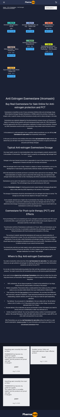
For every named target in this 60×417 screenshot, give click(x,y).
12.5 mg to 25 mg (48, 187)
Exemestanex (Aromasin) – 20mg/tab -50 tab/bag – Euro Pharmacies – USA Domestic (49, 47)
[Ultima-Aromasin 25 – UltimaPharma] (49, 17)
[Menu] (4, 2)
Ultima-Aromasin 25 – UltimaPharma (49, 25)
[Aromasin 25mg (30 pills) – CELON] (11, 17)
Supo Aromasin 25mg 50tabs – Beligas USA (11, 70)
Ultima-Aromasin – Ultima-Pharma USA (11, 49)
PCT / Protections (11, 7)
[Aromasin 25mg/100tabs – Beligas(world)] (30, 38)
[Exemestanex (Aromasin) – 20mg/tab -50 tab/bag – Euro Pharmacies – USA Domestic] (49, 39)
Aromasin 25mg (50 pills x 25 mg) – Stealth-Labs (30, 25)
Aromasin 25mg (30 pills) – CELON (11, 25)
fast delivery (29, 301)
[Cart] (56, 2)
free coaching (24, 292)
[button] (11, 31)
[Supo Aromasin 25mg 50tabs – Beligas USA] (11, 63)
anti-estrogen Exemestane (28, 324)
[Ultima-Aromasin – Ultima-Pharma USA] (11, 41)
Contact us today (21, 322)
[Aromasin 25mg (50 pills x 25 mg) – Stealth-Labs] (30, 17)
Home (4, 7)
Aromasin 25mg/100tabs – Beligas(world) (30, 43)
